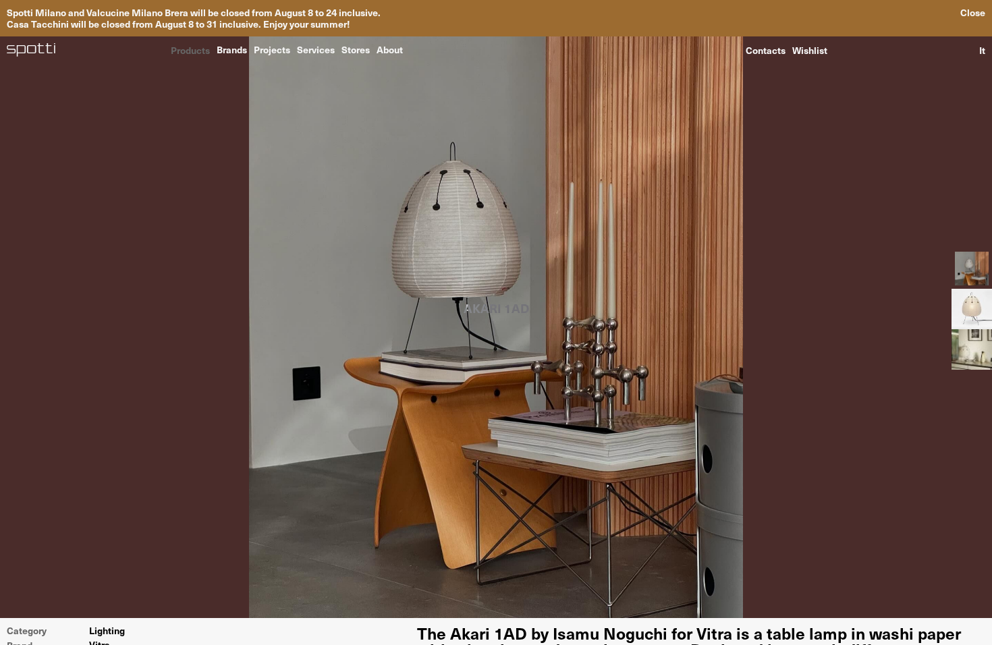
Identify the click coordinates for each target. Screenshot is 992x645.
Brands (232, 49)
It (982, 50)
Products (190, 49)
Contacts (766, 50)
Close (972, 12)
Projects (272, 49)
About (390, 49)
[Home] (31, 50)
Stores (355, 49)
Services (316, 49)
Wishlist (809, 50)
